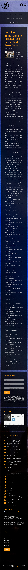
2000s (7, 545)
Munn (15, 464)
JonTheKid (14, 501)
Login (17, 566)
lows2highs (10, 494)
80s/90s (7, 542)
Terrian (17, 476)
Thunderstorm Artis (17, 485)
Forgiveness (10, 464)
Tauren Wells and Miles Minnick (13, 441)
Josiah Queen (16, 452)
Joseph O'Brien (17, 449)
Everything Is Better (12, 479)
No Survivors (10, 497)
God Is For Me (10, 476)
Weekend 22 (16, 565)
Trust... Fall (9, 449)
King (8, 455)
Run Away (9, 488)
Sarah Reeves (16, 488)
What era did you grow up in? (11, 535)
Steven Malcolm (11, 474)
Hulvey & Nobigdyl (17, 458)
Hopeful (9, 480)
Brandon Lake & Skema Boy (14, 461)
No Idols (9, 461)
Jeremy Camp (18, 497)
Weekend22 (8, 5)
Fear (8, 470)
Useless (9, 485)
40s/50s (7, 538)
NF (11, 470)
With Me (9, 467)
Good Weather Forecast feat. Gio (14, 494)
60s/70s (7, 540)
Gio (13, 467)
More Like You (10, 446)
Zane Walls (14, 502)
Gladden (19, 482)
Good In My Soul (11, 482)
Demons (9, 452)
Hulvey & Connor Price (14, 444)
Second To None (11, 440)
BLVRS (17, 446)
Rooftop (9, 458)
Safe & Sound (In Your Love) (14, 473)
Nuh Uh (9, 502)
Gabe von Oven (14, 455)
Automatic (9, 443)
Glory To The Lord (11, 491)
